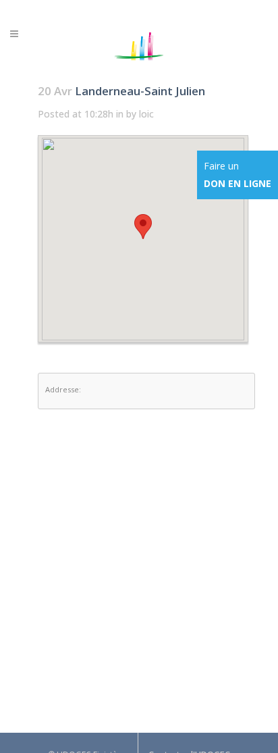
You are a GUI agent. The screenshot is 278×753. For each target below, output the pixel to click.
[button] (143, 226)
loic (146, 113)
